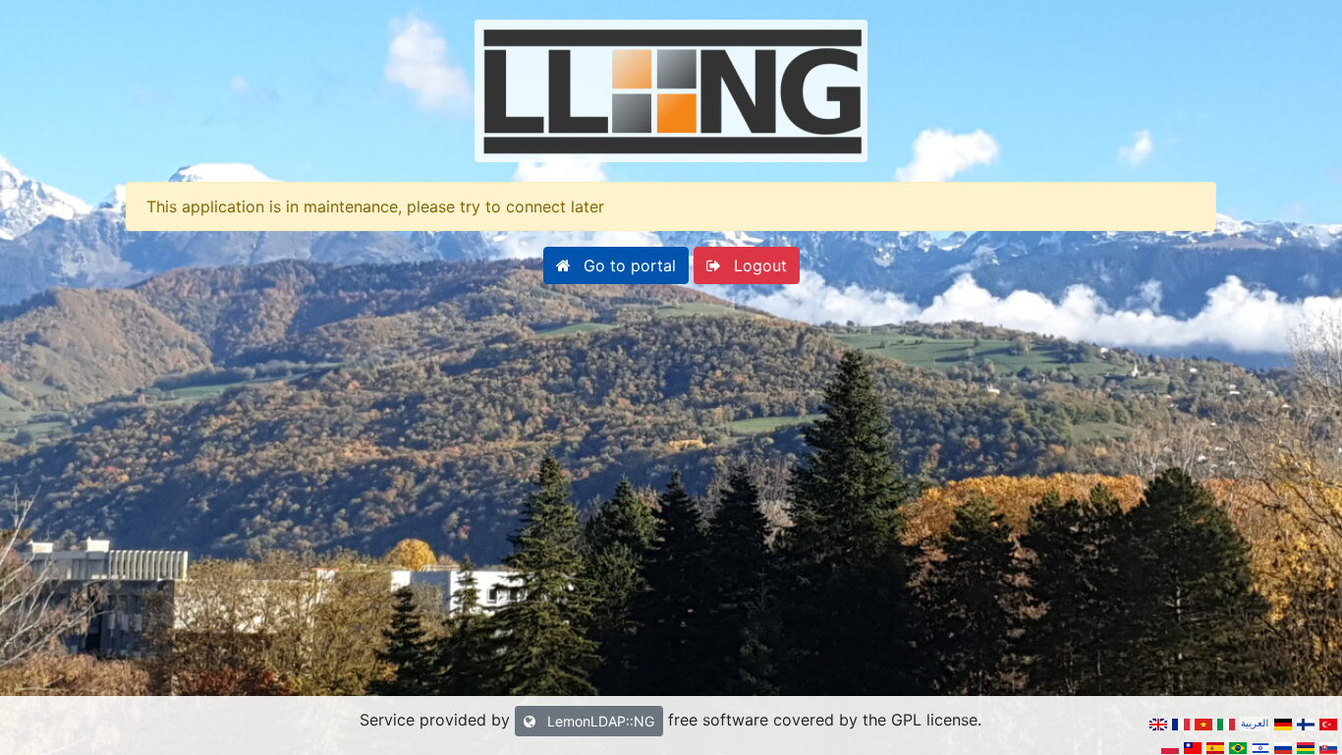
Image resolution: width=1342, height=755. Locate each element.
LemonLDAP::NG (598, 721)
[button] (616, 265)
